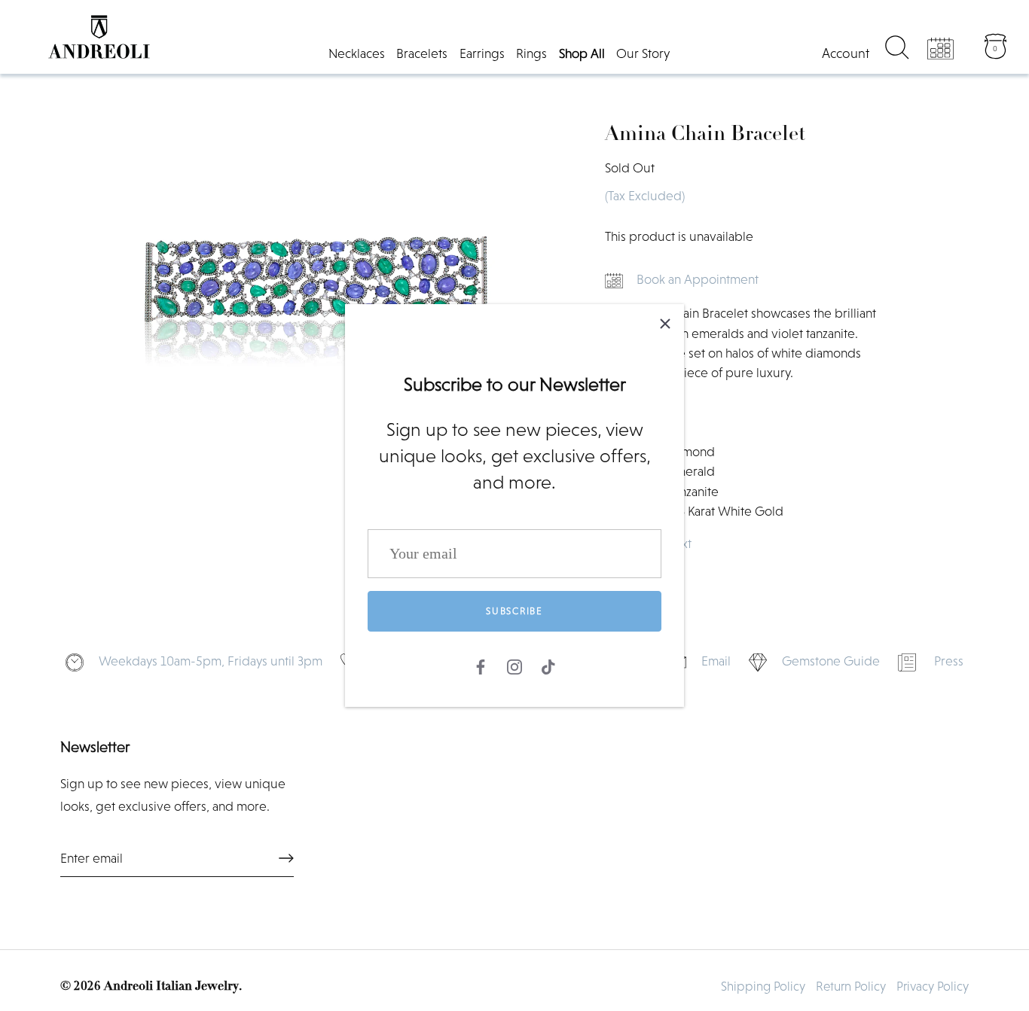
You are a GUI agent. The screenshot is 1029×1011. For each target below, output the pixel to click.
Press (948, 660)
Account (845, 53)
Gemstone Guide (831, 660)
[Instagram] (514, 665)
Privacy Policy (932, 986)
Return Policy (851, 986)
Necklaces (356, 53)
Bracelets (421, 53)
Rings (531, 53)
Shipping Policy (763, 986)
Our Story (643, 53)
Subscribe (514, 611)
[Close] (665, 323)
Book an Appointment (698, 279)
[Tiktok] (548, 665)
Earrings (482, 53)
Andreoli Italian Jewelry (171, 986)
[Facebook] (480, 665)
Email (716, 660)
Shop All (582, 53)
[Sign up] (286, 858)
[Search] (897, 49)
